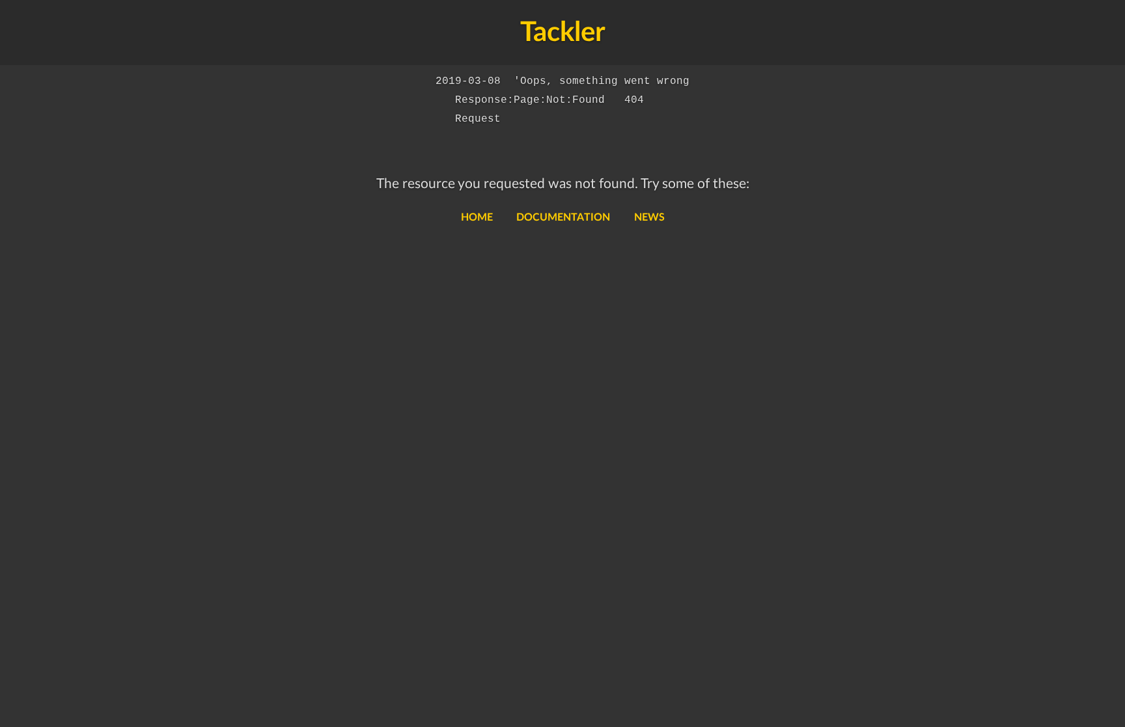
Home (477, 217)
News (649, 217)
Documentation (563, 217)
